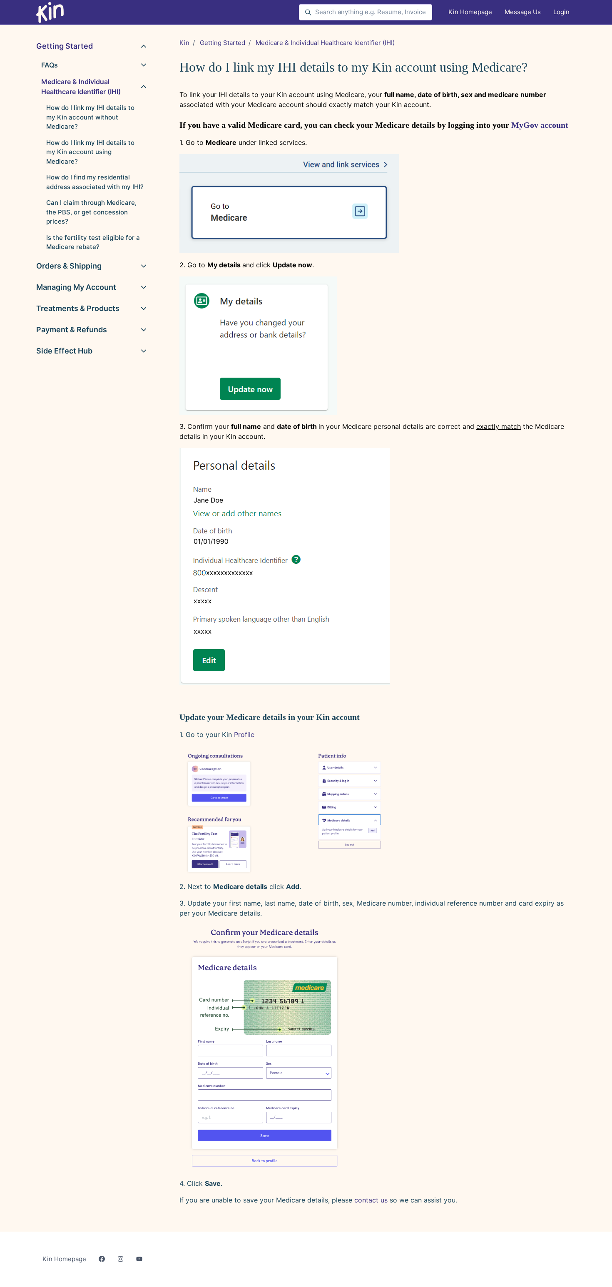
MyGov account (539, 124)
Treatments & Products (77, 308)
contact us (371, 1200)
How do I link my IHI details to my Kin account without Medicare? (90, 117)
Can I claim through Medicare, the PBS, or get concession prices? (91, 212)
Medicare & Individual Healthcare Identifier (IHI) (325, 43)
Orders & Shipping (69, 265)
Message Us (523, 12)
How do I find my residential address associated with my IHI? (95, 182)
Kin (184, 43)
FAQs (49, 65)
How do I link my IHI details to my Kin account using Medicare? (90, 152)
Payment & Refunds (71, 329)
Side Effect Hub (64, 350)
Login (561, 12)
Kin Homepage (470, 12)
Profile (244, 734)
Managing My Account (76, 287)
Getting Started (222, 43)
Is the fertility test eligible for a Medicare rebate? (93, 242)
